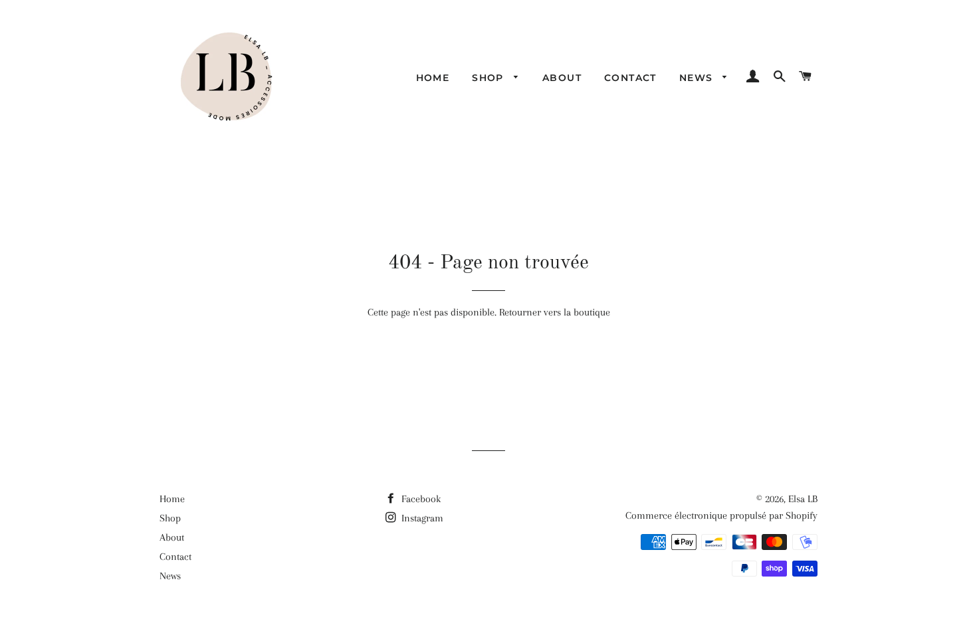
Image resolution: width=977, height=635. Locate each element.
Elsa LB (802, 499)
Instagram (421, 518)
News (697, 78)
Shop (489, 78)
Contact (630, 78)
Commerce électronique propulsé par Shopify (721, 515)
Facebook (420, 499)
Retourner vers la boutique (554, 312)
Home (433, 78)
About (562, 78)
